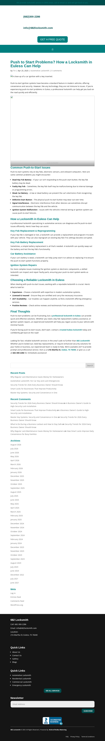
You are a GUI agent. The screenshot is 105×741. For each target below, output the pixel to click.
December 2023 (17, 547)
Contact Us (17, 655)
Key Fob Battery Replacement (26, 242)
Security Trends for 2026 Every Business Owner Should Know (36, 385)
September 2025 (17, 488)
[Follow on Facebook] (12, 639)
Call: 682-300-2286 (18, 624)
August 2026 (15, 444)
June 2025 (14, 500)
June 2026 (14, 452)
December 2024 (17, 523)
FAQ (67, 737)
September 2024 (17, 535)
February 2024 (16, 539)
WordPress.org (16, 605)
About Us (16, 652)
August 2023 (15, 563)
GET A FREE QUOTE (52, 39)
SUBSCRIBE (88, 711)
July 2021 (14, 578)
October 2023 (16, 555)
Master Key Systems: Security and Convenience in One (33, 392)
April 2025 (14, 508)
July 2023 (14, 567)
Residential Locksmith (21, 678)
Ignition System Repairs (23, 265)
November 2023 (17, 551)
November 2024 (17, 527)
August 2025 (15, 492)
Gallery (15, 659)
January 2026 (16, 472)
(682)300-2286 (31, 16)
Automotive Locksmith (39, 70)
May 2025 (14, 504)
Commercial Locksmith (22, 682)
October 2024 (16, 531)
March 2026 (15, 464)
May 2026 (14, 456)
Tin (14, 70)
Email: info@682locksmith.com (23, 628)
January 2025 (16, 519)
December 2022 (17, 575)
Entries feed (15, 597)
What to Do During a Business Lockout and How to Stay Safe (36, 424)
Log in (13, 593)
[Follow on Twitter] (18, 639)
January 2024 (16, 543)
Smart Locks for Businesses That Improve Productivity (33, 388)
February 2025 (16, 515)
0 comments (56, 70)
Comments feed (17, 601)
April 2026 (14, 460)
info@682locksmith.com (38, 28)
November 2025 (17, 480)
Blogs (14, 662)
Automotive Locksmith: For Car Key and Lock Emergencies (35, 381)
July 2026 (14, 448)
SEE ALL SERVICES (52, 691)
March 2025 (15, 512)
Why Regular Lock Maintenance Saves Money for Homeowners (37, 377)
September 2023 (17, 559)
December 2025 (17, 476)
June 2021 (14, 582)
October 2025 (16, 484)
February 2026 (16, 468)
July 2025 (14, 496)
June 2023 (14, 571)
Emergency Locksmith (21, 685)
